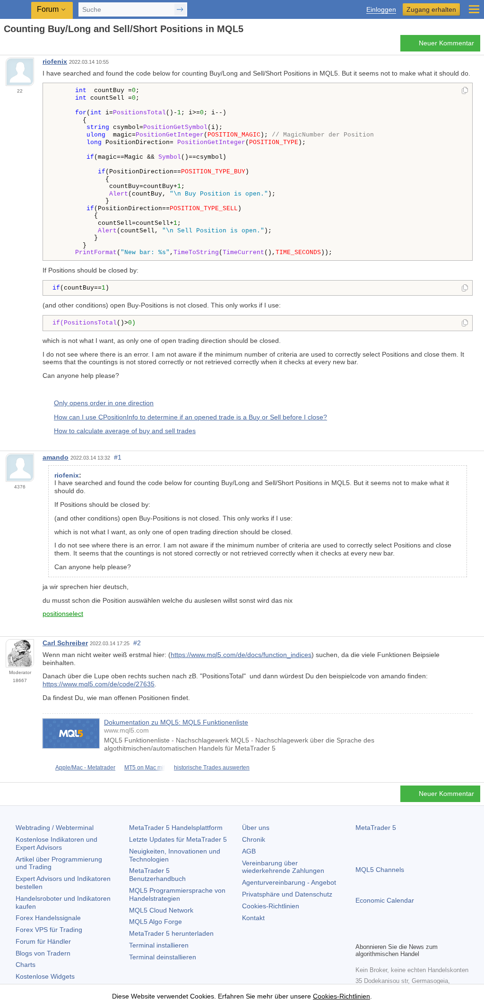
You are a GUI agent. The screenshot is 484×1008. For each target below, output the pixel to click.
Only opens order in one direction (104, 403)
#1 (117, 457)
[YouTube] (406, 934)
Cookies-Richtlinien (270, 906)
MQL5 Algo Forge (155, 921)
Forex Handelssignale (48, 918)
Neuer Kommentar (446, 43)
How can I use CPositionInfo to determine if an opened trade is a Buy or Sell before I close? (190, 417)
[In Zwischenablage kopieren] (465, 91)
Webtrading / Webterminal (55, 827)
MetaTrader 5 (375, 827)
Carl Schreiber (65, 643)
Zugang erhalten (431, 9)
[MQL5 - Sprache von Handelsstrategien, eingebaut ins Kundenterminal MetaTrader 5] (16, 10)
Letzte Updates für (178, 839)
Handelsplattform (176, 827)
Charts (25, 964)
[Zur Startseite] (6, 45)
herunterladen (171, 933)
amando (56, 457)
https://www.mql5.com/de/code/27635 (99, 684)
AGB (249, 851)
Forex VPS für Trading (49, 929)
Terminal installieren (159, 945)
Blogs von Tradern (43, 953)
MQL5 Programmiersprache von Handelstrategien (177, 894)
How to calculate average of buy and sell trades (125, 431)
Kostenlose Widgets (45, 976)
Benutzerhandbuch (157, 874)
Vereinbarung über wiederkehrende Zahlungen (283, 867)
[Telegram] (376, 934)
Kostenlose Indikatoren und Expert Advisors (56, 843)
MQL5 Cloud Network (161, 910)
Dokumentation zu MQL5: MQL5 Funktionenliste (176, 722)
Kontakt (253, 918)
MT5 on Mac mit (144, 767)
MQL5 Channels (379, 869)
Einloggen (381, 9)
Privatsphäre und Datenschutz (287, 894)
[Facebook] (361, 934)
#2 (137, 643)
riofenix (55, 61)
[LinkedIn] (421, 934)
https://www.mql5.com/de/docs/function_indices (241, 654)
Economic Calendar (384, 900)
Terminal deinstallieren (162, 957)
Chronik (253, 839)
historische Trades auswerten (212, 767)
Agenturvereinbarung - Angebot (289, 882)
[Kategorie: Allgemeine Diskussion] (18, 46)
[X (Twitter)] (391, 934)
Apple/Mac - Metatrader (85, 767)
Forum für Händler (43, 941)
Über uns (255, 827)
